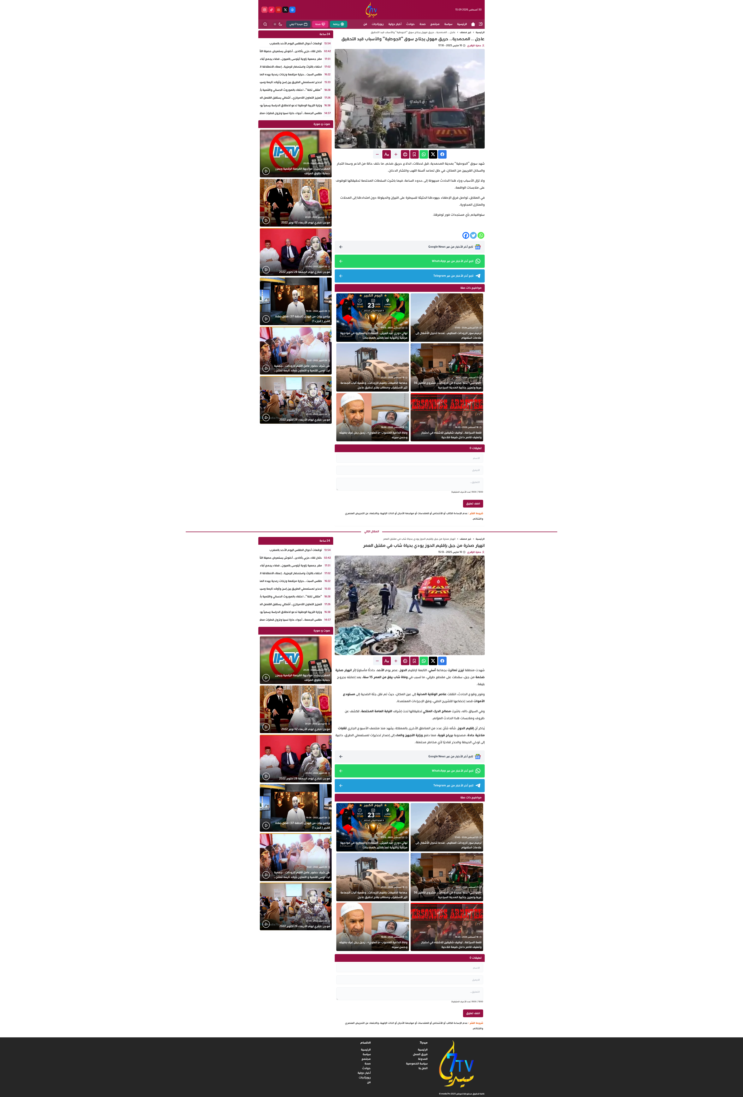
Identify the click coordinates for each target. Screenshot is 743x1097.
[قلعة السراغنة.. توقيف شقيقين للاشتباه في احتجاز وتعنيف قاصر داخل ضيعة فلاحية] (447, 417)
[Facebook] (465, 235)
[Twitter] (473, 235)
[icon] (473, 24)
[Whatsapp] (481, 235)
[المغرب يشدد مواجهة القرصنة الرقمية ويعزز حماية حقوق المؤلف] (296, 153)
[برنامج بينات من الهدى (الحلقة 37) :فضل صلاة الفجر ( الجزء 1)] (296, 301)
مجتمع (366, 1059)
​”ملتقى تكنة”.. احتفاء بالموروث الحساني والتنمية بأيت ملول (286, 90)
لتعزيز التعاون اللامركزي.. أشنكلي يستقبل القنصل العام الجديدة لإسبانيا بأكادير (275, 98)
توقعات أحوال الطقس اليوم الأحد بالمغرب (295, 43)
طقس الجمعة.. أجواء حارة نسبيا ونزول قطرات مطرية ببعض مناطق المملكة (275, 113)
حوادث (366, 1068)
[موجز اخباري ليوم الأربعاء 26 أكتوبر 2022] (296, 400)
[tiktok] (271, 10)
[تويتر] (285, 10)
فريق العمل (420, 1054)
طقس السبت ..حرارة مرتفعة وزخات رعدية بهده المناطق (288, 74)
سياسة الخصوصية (417, 1064)
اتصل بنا (423, 1068)
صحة (368, 1064)
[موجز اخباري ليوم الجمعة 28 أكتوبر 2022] (296, 252)
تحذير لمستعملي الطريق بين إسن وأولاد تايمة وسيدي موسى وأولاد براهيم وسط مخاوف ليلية (264, 82)
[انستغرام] (264, 10)
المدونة (423, 1059)
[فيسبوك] (292, 10)
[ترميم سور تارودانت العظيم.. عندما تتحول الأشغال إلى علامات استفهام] (447, 317)
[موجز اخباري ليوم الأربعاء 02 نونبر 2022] (296, 203)
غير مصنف (465, 32)
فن (369, 1082)
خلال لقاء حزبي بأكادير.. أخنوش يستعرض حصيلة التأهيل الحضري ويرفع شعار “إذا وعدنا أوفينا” (264, 51)
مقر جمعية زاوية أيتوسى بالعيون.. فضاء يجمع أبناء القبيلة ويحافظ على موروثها (273, 59)
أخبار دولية (364, 1073)
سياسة (367, 1054)
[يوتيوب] (278, 10)
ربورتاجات (365, 1078)
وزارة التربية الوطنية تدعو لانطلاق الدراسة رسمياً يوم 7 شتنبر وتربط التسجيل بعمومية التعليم (265, 105)
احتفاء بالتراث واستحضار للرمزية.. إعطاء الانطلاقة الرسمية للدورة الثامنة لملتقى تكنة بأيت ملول (265, 67)
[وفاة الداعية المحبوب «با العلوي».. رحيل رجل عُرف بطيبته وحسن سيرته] (372, 417)
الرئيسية (480, 32)
